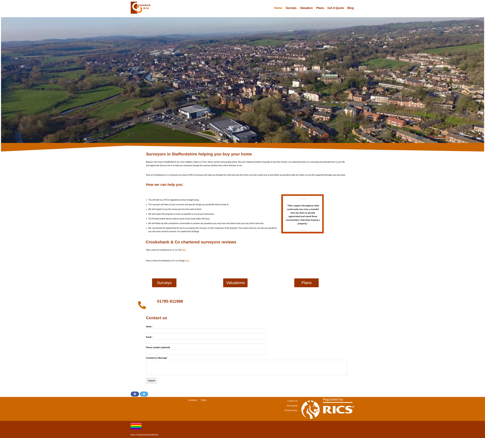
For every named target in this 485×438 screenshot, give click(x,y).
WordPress (153, 435)
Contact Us (292, 401)
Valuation (306, 8)
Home (278, 8)
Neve (133, 435)
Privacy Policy (291, 410)
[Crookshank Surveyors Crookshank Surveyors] (141, 8)
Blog (350, 8)
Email (149, 337)
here (184, 250)
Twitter (204, 400)
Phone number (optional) (158, 347)
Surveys (291, 8)
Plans (320, 8)
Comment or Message (157, 358)
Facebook (192, 400)
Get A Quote (335, 8)
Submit (151, 381)
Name (149, 327)
